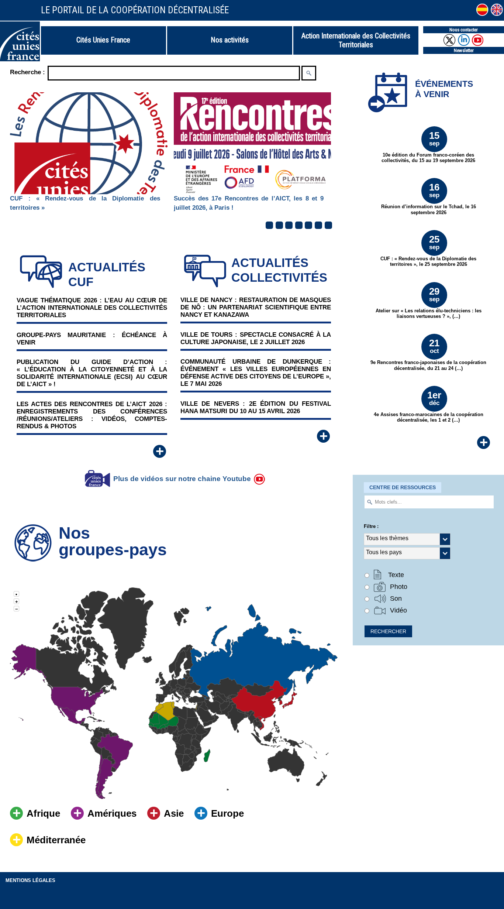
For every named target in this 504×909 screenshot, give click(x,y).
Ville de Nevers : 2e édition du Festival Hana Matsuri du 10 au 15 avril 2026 (255, 407)
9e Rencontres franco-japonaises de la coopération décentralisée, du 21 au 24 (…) (428, 354)
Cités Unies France (103, 39)
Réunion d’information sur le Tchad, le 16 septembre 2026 (428, 198)
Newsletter (464, 50)
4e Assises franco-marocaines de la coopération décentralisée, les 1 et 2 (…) (428, 406)
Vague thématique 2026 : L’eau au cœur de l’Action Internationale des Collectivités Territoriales (92, 308)
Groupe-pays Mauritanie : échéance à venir (92, 339)
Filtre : (371, 526)
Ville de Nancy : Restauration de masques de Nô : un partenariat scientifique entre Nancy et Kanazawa (255, 307)
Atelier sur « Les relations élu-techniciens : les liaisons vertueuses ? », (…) (428, 302)
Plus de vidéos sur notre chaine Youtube (182, 479)
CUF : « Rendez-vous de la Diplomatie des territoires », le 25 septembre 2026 (428, 250)
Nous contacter (463, 29)
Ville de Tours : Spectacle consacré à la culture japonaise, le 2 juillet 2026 (255, 338)
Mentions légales (30, 880)
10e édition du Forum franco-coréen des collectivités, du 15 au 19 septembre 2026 (428, 146)
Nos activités (230, 39)
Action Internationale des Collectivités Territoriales (355, 40)
